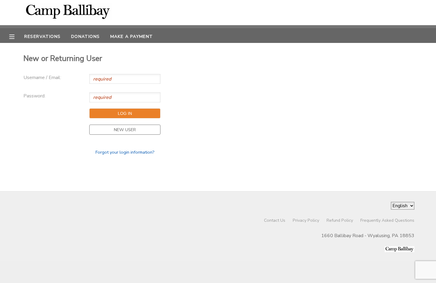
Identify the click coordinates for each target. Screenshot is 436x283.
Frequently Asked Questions (387, 220)
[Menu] (16, 36)
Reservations (42, 36)
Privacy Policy (306, 220)
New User (125, 130)
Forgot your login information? (125, 152)
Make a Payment (131, 36)
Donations (85, 36)
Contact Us (274, 220)
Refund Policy (340, 220)
